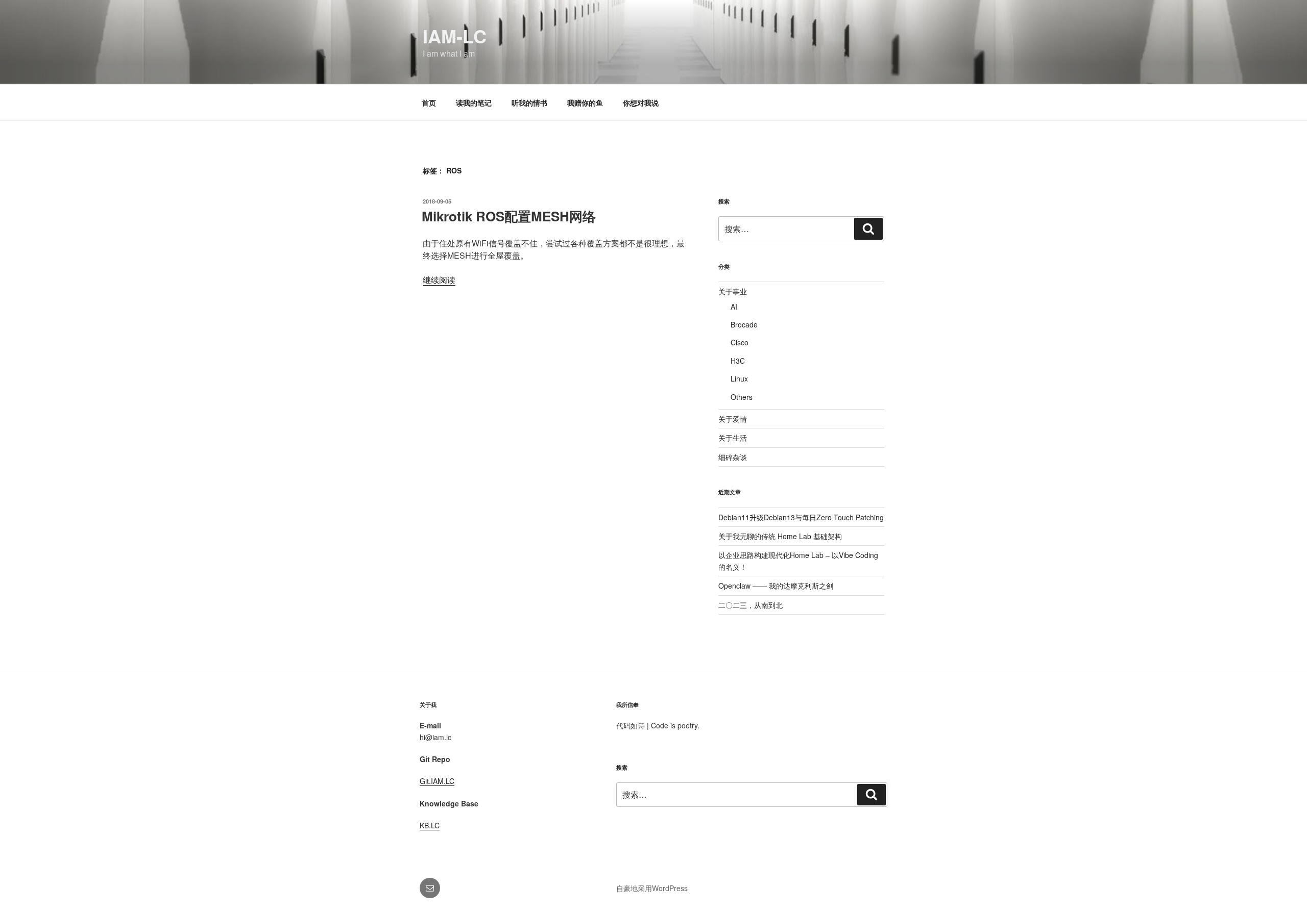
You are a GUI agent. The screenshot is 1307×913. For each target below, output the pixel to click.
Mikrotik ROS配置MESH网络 (509, 216)
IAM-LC (455, 35)
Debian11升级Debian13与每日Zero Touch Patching (801, 517)
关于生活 (732, 438)
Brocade (744, 324)
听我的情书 (529, 102)
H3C (738, 361)
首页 (429, 102)
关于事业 (732, 291)
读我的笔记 (474, 102)
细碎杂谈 (732, 457)
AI (734, 306)
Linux (739, 378)
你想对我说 (641, 102)
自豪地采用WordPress (652, 888)
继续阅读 (439, 280)
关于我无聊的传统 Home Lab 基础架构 (780, 536)
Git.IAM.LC (437, 781)
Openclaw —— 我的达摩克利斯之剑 (775, 585)
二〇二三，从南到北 (750, 605)
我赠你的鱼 (585, 102)
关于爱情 (732, 419)
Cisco (739, 342)
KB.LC (430, 825)
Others (742, 397)
